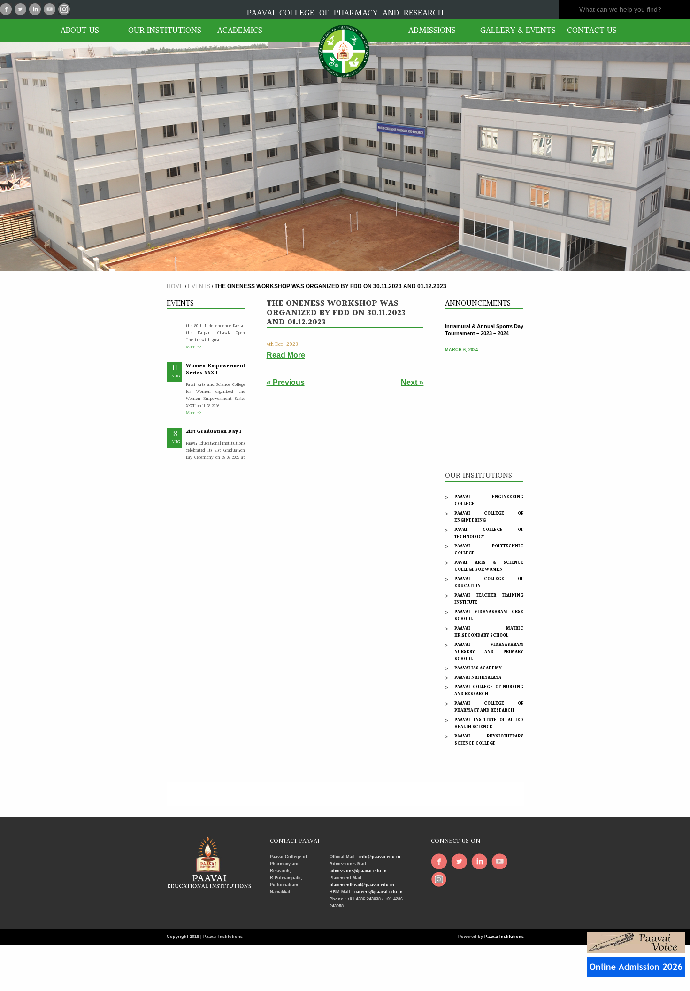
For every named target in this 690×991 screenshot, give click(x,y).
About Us (80, 30)
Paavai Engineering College (488, 500)
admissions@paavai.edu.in (358, 870)
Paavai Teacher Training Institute (488, 599)
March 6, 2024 (461, 341)
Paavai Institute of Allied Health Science (488, 723)
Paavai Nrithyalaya (477, 677)
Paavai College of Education (488, 582)
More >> (194, 329)
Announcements (478, 303)
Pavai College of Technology (488, 533)
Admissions (432, 30)
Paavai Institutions (504, 936)
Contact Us (592, 30)
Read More (286, 355)
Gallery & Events (514, 30)
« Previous (286, 382)
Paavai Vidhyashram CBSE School (488, 615)
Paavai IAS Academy (478, 668)
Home (175, 286)
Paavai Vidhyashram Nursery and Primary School (488, 651)
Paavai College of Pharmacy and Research (488, 707)
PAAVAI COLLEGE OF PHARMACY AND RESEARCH (345, 13)
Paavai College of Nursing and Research (488, 690)
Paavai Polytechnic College (488, 549)
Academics (239, 30)
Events (199, 286)
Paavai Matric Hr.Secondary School (488, 631)
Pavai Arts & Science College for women (488, 566)
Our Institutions (162, 30)
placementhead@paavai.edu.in (362, 885)
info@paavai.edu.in (379, 856)
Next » (412, 382)
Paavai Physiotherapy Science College (488, 739)
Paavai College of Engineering (488, 516)
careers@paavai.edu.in (378, 892)
